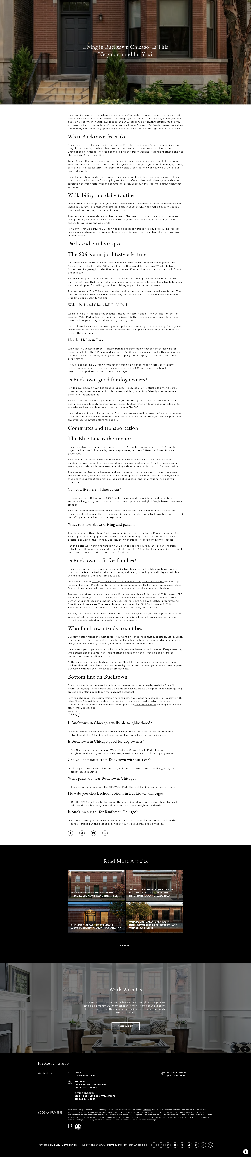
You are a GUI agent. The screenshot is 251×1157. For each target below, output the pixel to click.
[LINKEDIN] (168, 1145)
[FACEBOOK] (154, 1145)
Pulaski (148, 594)
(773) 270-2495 (176, 1076)
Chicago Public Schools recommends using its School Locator (128, 581)
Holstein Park (113, 349)
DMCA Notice (138, 1144)
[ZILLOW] (196, 1145)
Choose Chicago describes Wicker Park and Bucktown (107, 161)
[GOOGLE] (210, 1145)
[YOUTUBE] (175, 1145)
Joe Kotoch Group (145, 704)
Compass (147, 1110)
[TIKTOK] (189, 1145)
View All (125, 945)
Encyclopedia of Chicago (82, 152)
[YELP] (203, 1145)
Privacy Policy (117, 1144)
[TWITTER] (182, 1145)
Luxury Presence (65, 1144)
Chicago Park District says (83, 266)
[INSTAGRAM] (161, 1145)
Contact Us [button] (125, 1026)
